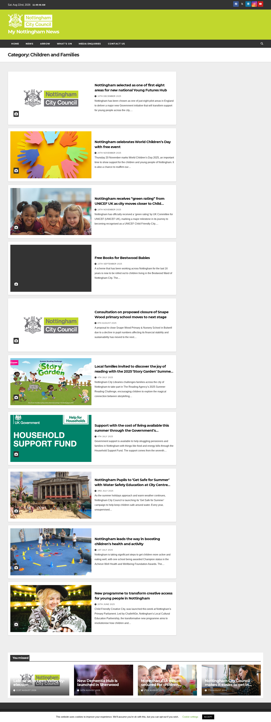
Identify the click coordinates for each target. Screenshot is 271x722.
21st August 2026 (26, 690)
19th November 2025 (109, 210)
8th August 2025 (107, 323)
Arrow (45, 43)
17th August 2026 (154, 690)
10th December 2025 (109, 96)
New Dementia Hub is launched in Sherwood (98, 682)
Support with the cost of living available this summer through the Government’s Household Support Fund (132, 430)
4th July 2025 (105, 377)
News (29, 43)
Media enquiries (90, 43)
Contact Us (116, 43)
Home (15, 43)
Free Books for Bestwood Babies (122, 258)
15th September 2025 (110, 264)
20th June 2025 (106, 604)
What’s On (64, 43)
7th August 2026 (217, 690)
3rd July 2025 (105, 491)
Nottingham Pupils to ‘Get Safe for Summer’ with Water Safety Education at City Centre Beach (132, 485)
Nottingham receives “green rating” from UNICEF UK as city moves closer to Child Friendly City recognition (129, 203)
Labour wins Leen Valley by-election (39, 682)
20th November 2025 (109, 153)
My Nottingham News (33, 32)
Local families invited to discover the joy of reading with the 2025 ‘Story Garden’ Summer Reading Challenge (133, 371)
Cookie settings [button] (190, 716)
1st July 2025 (105, 550)
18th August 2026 (90, 690)
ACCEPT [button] (208, 717)
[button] (262, 43)
